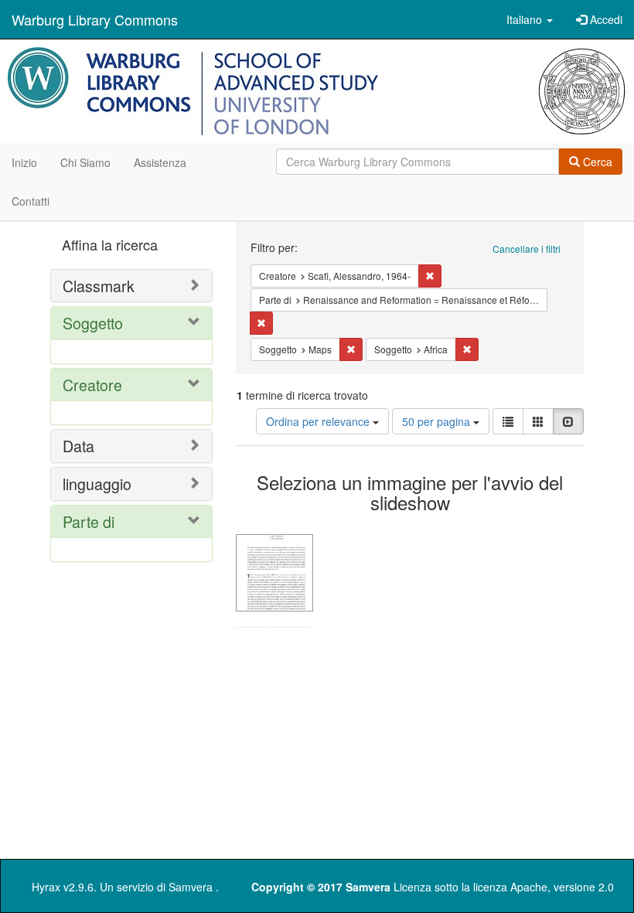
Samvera (191, 886)
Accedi (604, 19)
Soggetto (93, 323)
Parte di (88, 521)
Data (78, 445)
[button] (529, 19)
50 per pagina (437, 421)
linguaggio (97, 483)
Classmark (99, 285)
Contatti (30, 201)
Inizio (24, 162)
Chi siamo (85, 162)
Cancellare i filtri (527, 248)
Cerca (596, 161)
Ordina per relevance (319, 421)
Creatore (92, 384)
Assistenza (160, 162)
